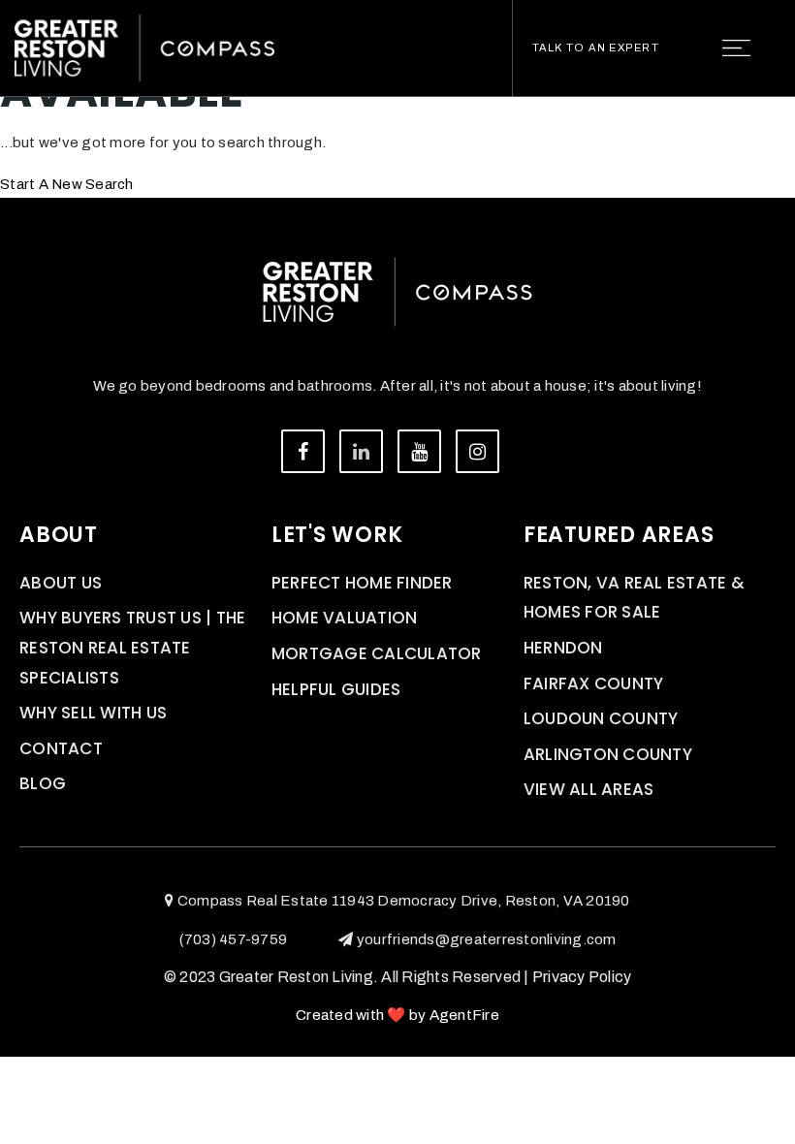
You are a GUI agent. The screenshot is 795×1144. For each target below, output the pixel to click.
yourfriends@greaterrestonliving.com (486, 939)
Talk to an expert (595, 47)
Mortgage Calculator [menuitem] (376, 653)
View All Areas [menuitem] (589, 789)
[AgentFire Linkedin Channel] (361, 451)
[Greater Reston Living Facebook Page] (303, 451)
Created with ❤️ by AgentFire (397, 1014)
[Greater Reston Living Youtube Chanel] (419, 451)
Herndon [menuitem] (563, 647)
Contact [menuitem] (61, 748)
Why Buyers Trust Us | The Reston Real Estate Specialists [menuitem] (132, 647)
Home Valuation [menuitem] (344, 617)
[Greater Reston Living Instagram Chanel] (477, 451)
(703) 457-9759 (233, 939)
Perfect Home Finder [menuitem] (362, 582)
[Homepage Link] (144, 46)
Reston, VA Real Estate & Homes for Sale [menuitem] (634, 597)
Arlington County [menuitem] (608, 754)
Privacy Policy (582, 977)
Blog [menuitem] (42, 783)
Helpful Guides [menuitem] (336, 689)
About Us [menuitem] (60, 582)
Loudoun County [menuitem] (601, 718)
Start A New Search (67, 184)
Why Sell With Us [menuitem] (93, 712)
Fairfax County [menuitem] (594, 683)
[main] (397, 99)
